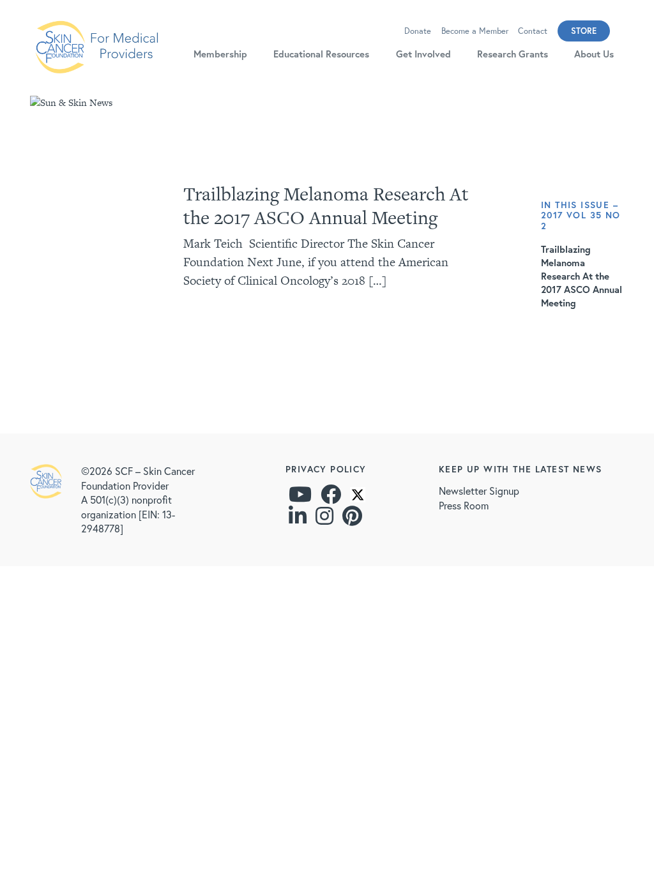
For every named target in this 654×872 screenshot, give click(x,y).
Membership (220, 53)
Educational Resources (321, 53)
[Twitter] (358, 497)
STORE (584, 31)
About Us (594, 53)
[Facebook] (330, 497)
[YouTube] (300, 497)
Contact (532, 31)
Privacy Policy (326, 469)
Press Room (464, 505)
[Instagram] (324, 519)
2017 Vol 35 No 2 (581, 220)
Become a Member (474, 31)
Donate (417, 31)
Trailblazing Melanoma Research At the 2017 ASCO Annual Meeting (326, 205)
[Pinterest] (352, 519)
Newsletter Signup (479, 490)
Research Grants (512, 53)
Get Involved (423, 53)
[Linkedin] (297, 519)
